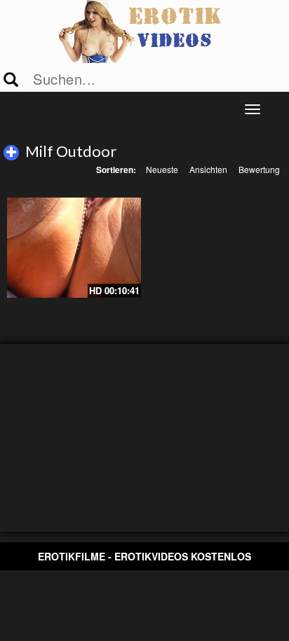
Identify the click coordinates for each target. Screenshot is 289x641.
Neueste (162, 169)
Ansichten (208, 169)
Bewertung (259, 169)
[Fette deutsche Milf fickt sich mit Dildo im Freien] (74, 248)
